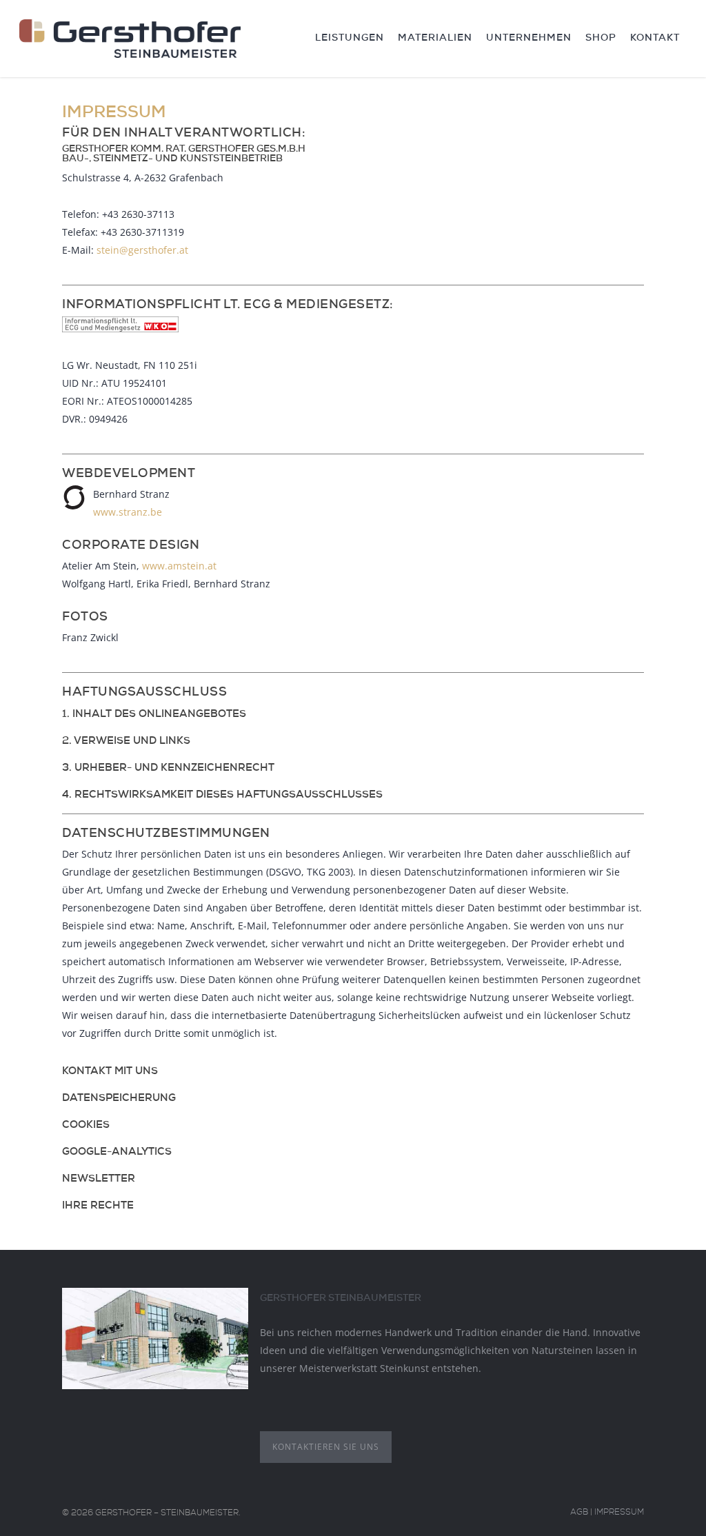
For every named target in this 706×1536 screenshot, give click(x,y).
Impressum (619, 1513)
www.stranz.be (127, 511)
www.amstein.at (179, 565)
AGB (579, 1513)
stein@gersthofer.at (142, 249)
